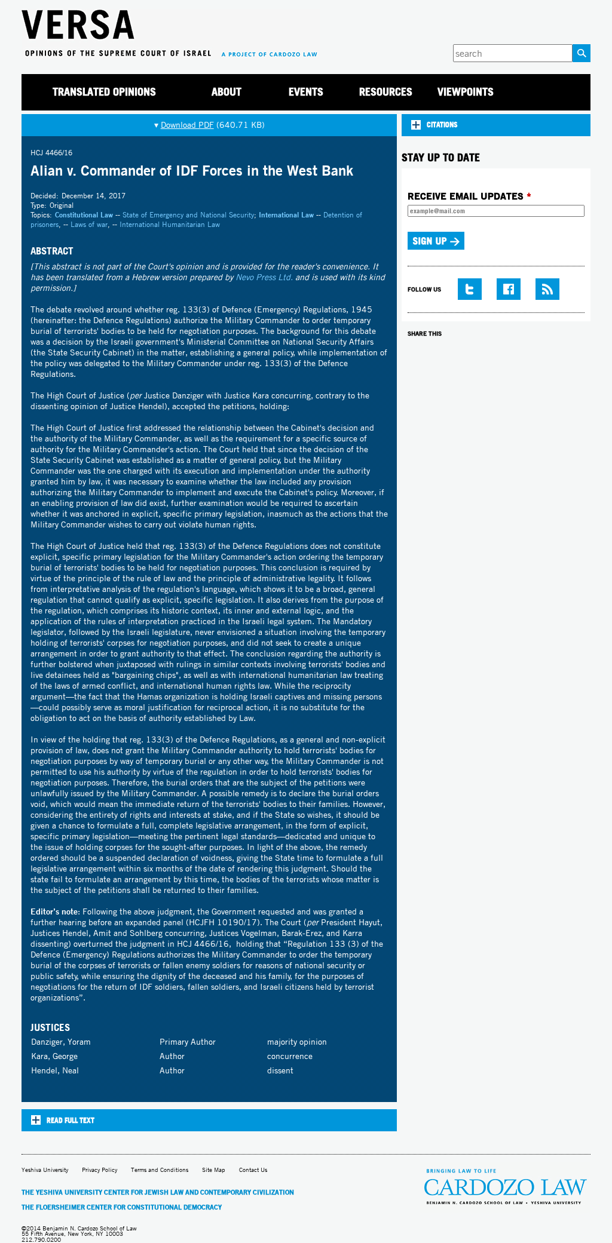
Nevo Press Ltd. (264, 277)
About (226, 91)
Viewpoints (465, 91)
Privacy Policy (99, 1170)
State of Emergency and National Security (188, 214)
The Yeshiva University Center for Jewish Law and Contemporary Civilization (158, 1192)
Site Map (213, 1170)
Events (306, 91)
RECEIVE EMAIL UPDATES (469, 196)
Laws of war (89, 224)
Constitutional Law (84, 214)
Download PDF (187, 125)
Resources (385, 91)
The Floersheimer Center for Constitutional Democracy (122, 1207)
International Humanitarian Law (170, 224)
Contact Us (253, 1170)
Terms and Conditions (159, 1170)
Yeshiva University (45, 1170)
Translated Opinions (104, 91)
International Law (286, 214)
